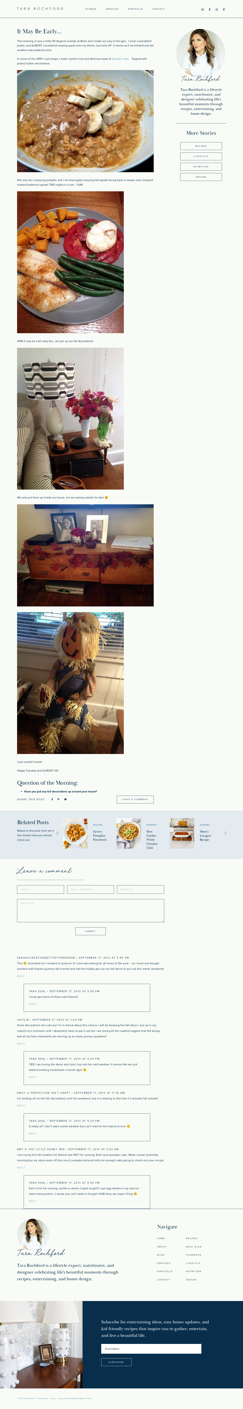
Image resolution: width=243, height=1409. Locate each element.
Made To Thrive (86, 1398)
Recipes (201, 146)
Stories (90, 9)
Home (161, 1238)
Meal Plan (194, 1247)
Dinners (151, 825)
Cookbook (194, 1255)
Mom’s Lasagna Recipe (205, 836)
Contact (158, 9)
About (162, 1247)
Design (201, 177)
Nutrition (201, 166)
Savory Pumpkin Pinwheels (100, 836)
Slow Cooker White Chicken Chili (151, 840)
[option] (90, 833)
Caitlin (23, 1019)
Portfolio (135, 9)
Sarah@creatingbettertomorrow (46, 957)
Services (112, 9)
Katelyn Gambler (70, 1398)
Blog (161, 1255)
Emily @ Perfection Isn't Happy (44, 1092)
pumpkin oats (120, 59)
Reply (21, 976)
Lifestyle (201, 156)
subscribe (116, 1362)
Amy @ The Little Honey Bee (41, 1149)
